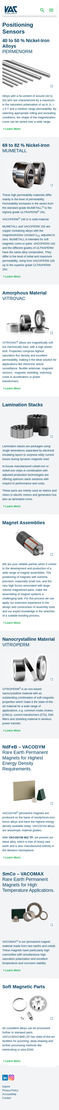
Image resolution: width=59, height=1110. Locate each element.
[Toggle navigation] (51, 10)
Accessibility (9, 1094)
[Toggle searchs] (42, 10)
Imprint (6, 1086)
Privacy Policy (10, 1090)
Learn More (12, 128)
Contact (6, 1098)
